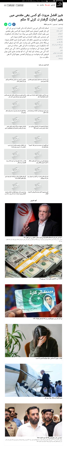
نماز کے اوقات (43, 1)
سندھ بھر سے (59, 56)
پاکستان (42, 5)
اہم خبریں (55, 24)
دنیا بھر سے (60, 39)
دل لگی (61, 47)
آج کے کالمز (11, 5)
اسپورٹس (60, 34)
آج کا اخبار (20, 5)
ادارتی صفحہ (59, 31)
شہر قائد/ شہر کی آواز (57, 45)
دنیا (38, 5)
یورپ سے (60, 36)
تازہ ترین (53, 5)
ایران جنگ (47, 5)
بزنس (61, 50)
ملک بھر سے (60, 42)
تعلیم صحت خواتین (58, 53)
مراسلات (60, 59)
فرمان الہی (51, 1)
